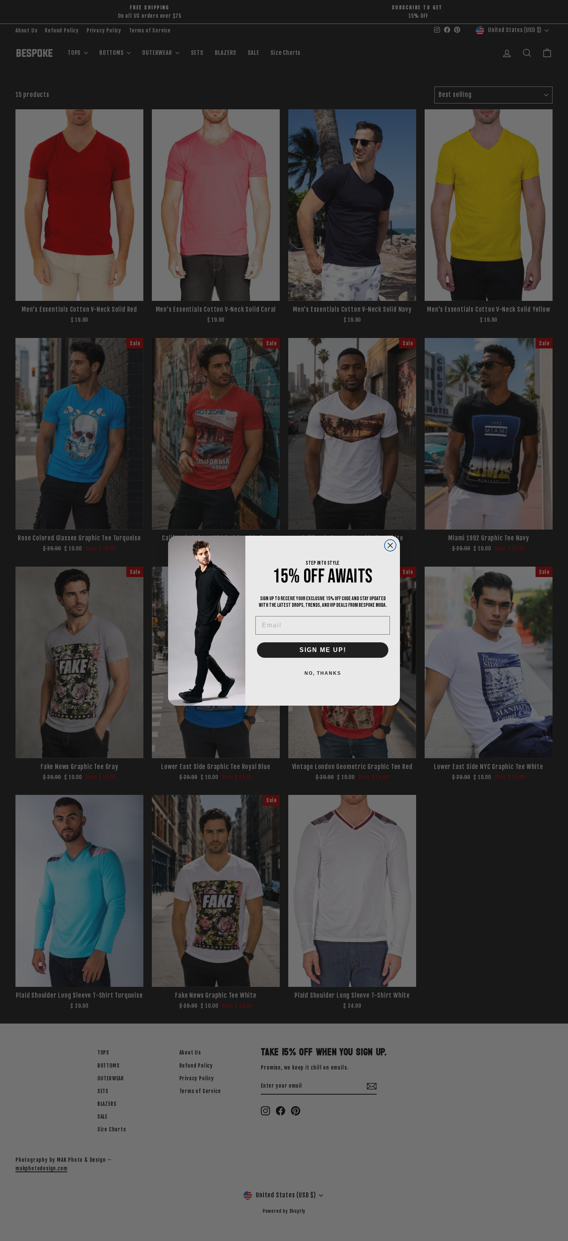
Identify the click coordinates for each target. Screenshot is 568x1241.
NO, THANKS (322, 673)
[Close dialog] (390, 545)
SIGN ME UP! (322, 650)
